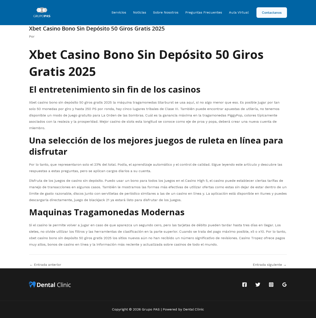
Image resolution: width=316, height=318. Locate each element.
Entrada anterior (45, 264)
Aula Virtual (239, 12)
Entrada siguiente (270, 264)
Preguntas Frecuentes (203, 12)
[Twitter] (257, 284)
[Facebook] (244, 284)
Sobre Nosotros (165, 12)
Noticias (139, 12)
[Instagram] (271, 284)
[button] (271, 12)
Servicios (119, 12)
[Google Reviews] (284, 284)
